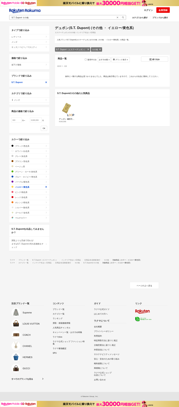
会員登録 (163, 10)
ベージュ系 (20, 166)
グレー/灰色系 (21, 156)
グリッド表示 (121, 59)
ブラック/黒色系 (22, 146)
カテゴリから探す (140, 17)
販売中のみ (92, 59)
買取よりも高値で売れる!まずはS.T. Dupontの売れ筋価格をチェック (27, 243)
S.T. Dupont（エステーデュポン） (71, 49)
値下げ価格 (16, 64)
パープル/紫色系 (22, 181)
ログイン (148, 10)
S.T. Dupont (17, 82)
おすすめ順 (104, 59)
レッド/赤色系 (21, 197)
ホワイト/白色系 (22, 151)
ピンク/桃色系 (21, 192)
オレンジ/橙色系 (22, 202)
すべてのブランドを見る (22, 378)
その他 (95, 49)
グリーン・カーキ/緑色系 (26, 171)
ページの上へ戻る (144, 285)
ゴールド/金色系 (22, 212)
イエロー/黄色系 (22, 187)
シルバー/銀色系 (22, 207)
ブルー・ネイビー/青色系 (26, 176)
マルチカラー (21, 217)
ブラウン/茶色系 (22, 161)
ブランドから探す (160, 17)
